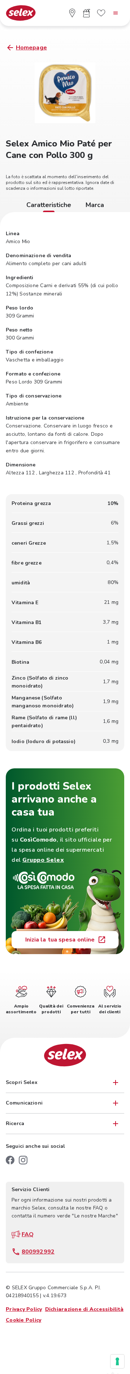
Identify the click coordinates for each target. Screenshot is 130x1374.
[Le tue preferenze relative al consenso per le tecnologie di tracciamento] (117, 1361)
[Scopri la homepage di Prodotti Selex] (21, 13)
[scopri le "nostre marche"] (101, 13)
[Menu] (115, 13)
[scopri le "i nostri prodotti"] (86, 13)
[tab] (48, 206)
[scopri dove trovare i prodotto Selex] (72, 13)
